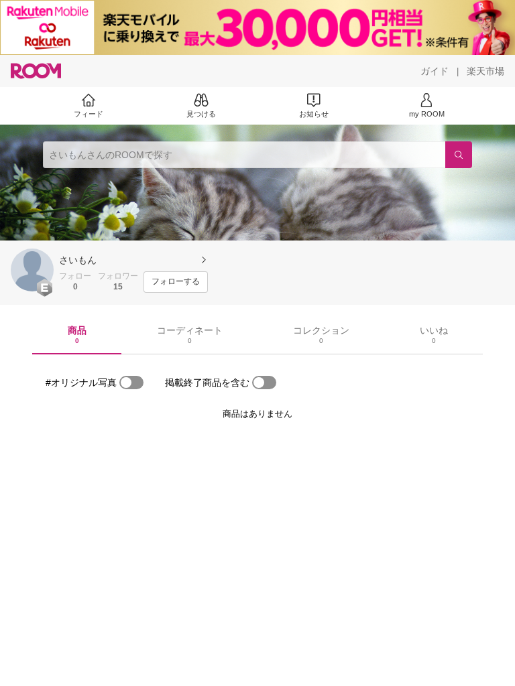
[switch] (131, 382)
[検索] (458, 154)
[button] (32, 270)
